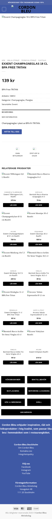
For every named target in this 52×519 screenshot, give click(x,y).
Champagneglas (18, 100)
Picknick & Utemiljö (28, 60)
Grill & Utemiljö (13, 60)
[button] (4, 9)
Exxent (15, 104)
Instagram (26, 470)
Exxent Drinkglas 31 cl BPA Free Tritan (13, 313)
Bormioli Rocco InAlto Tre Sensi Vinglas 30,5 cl (39, 274)
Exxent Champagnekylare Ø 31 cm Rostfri (13, 235)
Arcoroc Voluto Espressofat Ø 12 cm (38, 313)
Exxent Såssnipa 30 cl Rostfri (38, 235)
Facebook (26, 466)
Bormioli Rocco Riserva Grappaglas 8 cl (39, 195)
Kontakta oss (26, 451)
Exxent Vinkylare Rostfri (38, 352)
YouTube (26, 473)
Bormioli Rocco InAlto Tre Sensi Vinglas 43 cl (13, 353)
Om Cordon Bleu (26, 447)
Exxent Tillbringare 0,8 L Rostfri (13, 195)
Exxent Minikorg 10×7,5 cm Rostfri (13, 274)
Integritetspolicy (26, 454)
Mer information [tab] (9, 117)
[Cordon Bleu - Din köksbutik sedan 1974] (26, 9)
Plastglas (42, 60)
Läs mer (13, 205)
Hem (3, 60)
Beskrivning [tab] (7, 112)
